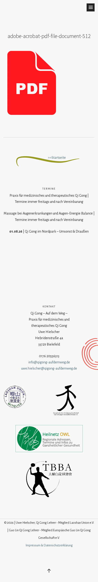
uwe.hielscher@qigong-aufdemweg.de (49, 368)
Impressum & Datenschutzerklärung (49, 545)
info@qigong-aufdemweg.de (49, 362)
